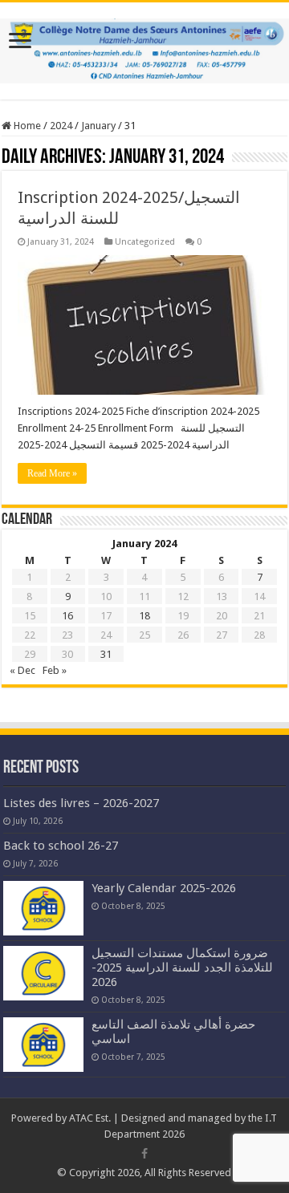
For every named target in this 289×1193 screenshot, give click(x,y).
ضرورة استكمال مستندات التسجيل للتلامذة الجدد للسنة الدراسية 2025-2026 (182, 967)
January (98, 126)
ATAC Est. (90, 1118)
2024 (61, 126)
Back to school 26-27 (60, 845)
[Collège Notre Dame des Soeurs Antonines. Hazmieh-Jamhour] (144, 48)
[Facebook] (144, 1153)
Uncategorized (145, 242)
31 (106, 654)
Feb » (55, 670)
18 (144, 616)
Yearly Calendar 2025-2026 (164, 888)
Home (26, 126)
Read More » (52, 473)
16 (67, 616)
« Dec (22, 670)
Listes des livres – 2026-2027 (81, 803)
